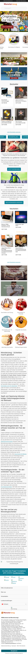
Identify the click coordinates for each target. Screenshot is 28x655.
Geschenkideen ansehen (14, 202)
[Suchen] (19, 4)
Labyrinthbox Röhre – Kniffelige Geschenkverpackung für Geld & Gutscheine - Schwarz (6, 250)
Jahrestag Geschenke (7, 347)
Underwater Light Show (20, 225)
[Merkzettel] (22, 4)
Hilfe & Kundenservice (7, 588)
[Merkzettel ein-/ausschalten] (11, 96)
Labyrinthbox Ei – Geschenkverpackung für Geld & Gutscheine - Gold (21, 249)
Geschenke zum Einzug (7, 312)
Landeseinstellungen (6, 600)
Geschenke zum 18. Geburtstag (7, 330)
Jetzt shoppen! (7, 26)
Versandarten (4, 596)
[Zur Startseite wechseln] (10, 4)
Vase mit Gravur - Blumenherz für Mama (21, 100)
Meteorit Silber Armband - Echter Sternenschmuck (5, 225)
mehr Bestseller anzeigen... (14, 132)
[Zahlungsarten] (14, 580)
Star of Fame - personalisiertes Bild (20, 122)
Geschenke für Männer (14, 47)
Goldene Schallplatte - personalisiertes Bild (6, 122)
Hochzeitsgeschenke (6, 486)
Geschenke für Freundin (21, 313)
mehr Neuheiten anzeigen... (14, 262)
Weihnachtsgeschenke (21, 347)
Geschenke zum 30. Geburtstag (9, 386)
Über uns (3, 592)
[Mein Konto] (25, 4)
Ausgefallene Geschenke (14, 137)
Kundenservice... (19, 573)
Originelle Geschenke (21, 330)
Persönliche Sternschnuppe (5, 100)
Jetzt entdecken (14, 169)
